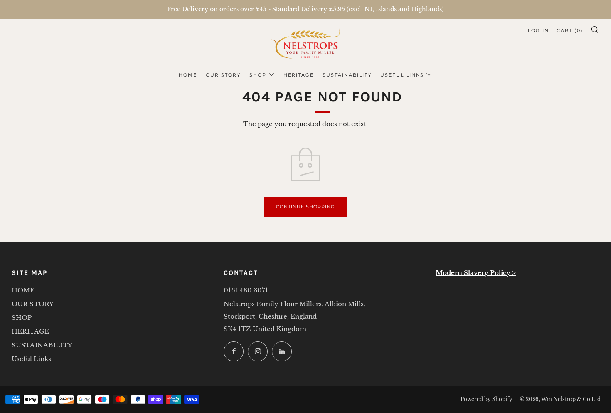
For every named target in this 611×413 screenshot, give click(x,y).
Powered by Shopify (486, 399)
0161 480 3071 (246, 290)
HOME (188, 75)
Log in (538, 30)
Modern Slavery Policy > (476, 273)
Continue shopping (305, 207)
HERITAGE (298, 75)
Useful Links (402, 75)
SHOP (257, 75)
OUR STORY (223, 75)
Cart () (570, 30)
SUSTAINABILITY (347, 75)
